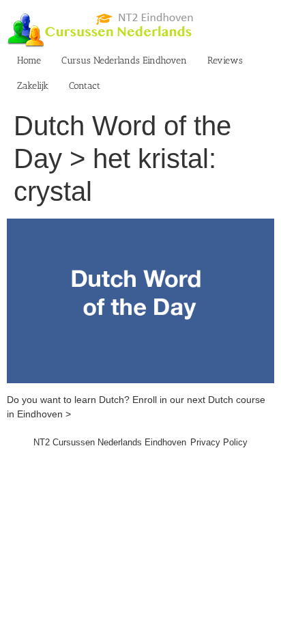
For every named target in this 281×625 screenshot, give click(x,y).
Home (29, 60)
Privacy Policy (219, 442)
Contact (84, 86)
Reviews (225, 60)
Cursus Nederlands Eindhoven (124, 60)
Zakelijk (32, 86)
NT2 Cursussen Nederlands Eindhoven (109, 442)
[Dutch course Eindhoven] (140, 225)
